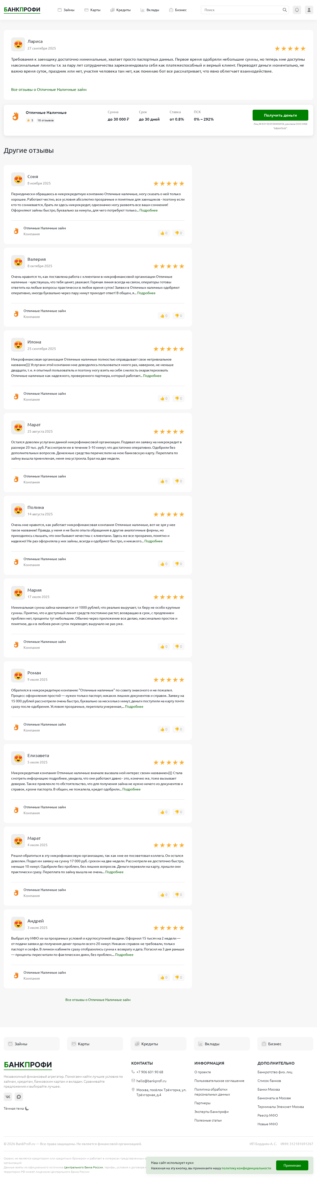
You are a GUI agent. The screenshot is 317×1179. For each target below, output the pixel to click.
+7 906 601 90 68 (149, 1072)
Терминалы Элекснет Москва (281, 1107)
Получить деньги (280, 115)
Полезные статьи (208, 1120)
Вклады (153, 10)
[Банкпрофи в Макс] (19, 1097)
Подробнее (148, 210)
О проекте (202, 1072)
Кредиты (123, 10)
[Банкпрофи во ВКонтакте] (8, 1097)
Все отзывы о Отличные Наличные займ (49, 89)
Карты (95, 10)
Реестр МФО (268, 1115)
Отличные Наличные (46, 112)
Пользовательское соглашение (219, 1081)
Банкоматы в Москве (274, 1098)
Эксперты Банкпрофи (211, 1112)
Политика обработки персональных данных (212, 1091)
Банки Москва (269, 1089)
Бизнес (181, 10)
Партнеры (202, 1103)
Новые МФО (268, 1124)
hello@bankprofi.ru (151, 1081)
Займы (69, 10)
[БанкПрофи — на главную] (22, 10)
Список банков (269, 1081)
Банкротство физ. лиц (275, 1072)
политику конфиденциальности (246, 1168)
